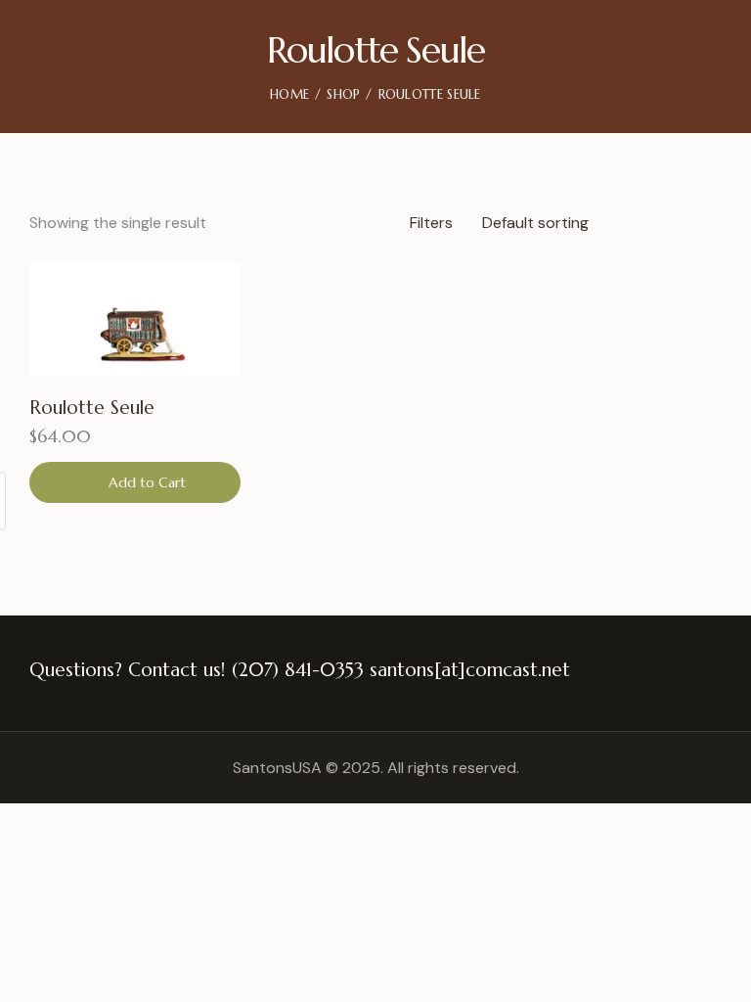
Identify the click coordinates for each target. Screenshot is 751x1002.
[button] (209, 294)
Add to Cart (147, 482)
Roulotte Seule (92, 407)
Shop (343, 94)
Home (289, 94)
